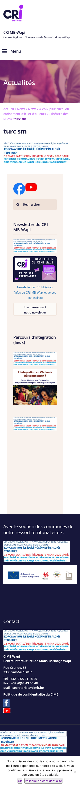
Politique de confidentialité (43, 781)
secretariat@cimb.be (28, 688)
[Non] (74, 772)
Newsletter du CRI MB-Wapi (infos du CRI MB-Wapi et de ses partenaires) (35, 292)
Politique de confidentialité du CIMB (30, 694)
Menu (15, 51)
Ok (20, 781)
